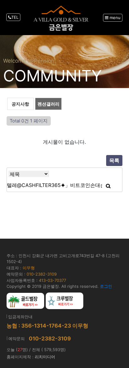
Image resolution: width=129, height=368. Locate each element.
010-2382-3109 (50, 338)
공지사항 (20, 103)
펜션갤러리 (48, 103)
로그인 (106, 286)
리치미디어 (45, 356)
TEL (14, 17)
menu (114, 17)
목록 (114, 160)
